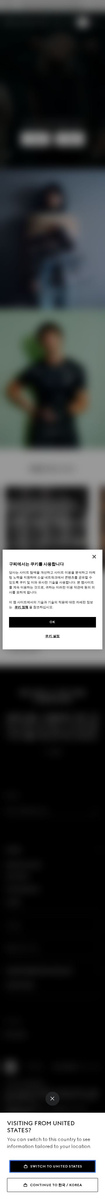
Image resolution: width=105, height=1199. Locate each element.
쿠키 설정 (52, 636)
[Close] (53, 1099)
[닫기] (94, 556)
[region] (52, 599)
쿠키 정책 (21, 607)
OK (52, 622)
